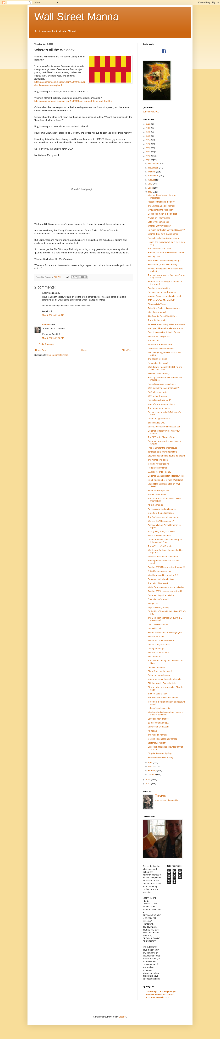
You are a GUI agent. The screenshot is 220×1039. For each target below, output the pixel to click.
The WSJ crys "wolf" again (160, 546)
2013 (148, 144)
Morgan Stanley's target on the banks (165, 296)
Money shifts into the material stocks (164, 679)
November (153, 168)
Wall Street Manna (76, 16)
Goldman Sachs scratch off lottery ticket (166, 476)
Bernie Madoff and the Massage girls (165, 632)
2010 (148, 156)
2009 (148, 160)
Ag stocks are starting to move (162, 509)
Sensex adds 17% (156, 423)
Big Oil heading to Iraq (158, 607)
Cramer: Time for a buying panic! (163, 234)
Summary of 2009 (151, 112)
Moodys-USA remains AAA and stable (165, 328)
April (150, 762)
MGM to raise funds (157, 494)
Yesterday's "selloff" (157, 743)
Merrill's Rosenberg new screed (162, 739)
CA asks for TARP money (159, 472)
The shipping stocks (157, 320)
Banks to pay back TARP (159, 400)
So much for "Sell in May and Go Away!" (166, 230)
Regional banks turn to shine (161, 579)
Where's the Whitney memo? (161, 521)
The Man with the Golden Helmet (163, 698)
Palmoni (46, 324)
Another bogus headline (159, 288)
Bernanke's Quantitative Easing (162, 264)
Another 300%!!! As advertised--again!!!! (166, 567)
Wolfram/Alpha (155, 656)
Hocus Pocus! (154, 628)
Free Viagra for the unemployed (162, 448)
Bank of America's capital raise (162, 384)
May (150, 192)
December (153, 163)
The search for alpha (157, 359)
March (151, 766)
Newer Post (40, 350)
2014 (148, 140)
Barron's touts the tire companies (163, 557)
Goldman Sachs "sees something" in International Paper (165, 540)
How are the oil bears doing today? (164, 260)
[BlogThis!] (76, 277)
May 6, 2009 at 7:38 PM (53, 338)
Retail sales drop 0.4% (158, 490)
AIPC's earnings (155, 505)
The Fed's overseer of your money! (164, 517)
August (151, 180)
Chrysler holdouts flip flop (160, 753)
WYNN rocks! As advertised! (161, 640)
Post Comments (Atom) (58, 355)
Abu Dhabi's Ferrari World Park (162, 316)
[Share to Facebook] (82, 277)
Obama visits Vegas (157, 304)
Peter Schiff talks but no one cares (163, 308)
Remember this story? (158, 363)
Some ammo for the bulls (159, 535)
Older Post (126, 350)
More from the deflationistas (161, 513)
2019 (148, 132)
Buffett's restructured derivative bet (164, 427)
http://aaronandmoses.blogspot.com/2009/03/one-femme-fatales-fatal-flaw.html (73, 101)
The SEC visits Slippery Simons (162, 437)
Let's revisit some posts (158, 222)
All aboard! (153, 731)
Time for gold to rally (157, 694)
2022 (148, 124)
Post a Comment (46, 344)
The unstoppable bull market (161, 206)
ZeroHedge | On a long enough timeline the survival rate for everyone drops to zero (160, 994)
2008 (148, 779)
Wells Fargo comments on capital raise (166, 587)
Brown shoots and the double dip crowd (166, 456)
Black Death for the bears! (160, 671)
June (150, 188)
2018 (148, 136)
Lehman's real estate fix (159, 708)
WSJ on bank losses (157, 396)
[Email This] (72, 277)
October (152, 172)
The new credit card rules (159, 248)
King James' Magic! (157, 312)
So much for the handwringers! (162, 292)
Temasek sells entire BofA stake (162, 452)
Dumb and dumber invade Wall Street (165, 480)
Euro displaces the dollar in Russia (164, 332)
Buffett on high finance (158, 719)
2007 (148, 783)
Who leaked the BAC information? (163, 388)
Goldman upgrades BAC (159, 418)
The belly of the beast (158, 583)
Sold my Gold (154, 256)
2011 (148, 152)
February (152, 770)
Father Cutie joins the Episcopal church (166, 252)
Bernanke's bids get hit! (158, 336)
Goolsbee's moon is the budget (162, 214)
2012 (148, 148)
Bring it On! (153, 603)
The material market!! (157, 735)
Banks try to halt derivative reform (163, 238)
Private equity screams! (158, 644)
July (150, 184)
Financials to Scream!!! (158, 599)
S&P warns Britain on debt (160, 344)
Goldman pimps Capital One (161, 595)
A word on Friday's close (159, 218)
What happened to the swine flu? (163, 575)
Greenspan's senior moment (161, 348)
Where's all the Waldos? (159, 652)
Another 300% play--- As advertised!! (165, 591)
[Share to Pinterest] (85, 277)
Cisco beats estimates (158, 624)
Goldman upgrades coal (159, 675)
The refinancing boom (158, 460)
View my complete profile (166, 800)
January (152, 774)
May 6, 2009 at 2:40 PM (53, 315)
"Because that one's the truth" (161, 202)
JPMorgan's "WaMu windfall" (161, 300)
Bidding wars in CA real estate (162, 683)
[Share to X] (79, 277)
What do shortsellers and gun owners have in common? (165, 713)
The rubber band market (159, 408)
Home (84, 350)
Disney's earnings (156, 648)
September (153, 176)
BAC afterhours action (158, 392)
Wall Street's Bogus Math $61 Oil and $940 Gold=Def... (165, 368)
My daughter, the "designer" (160, 210)
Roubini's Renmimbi (157, 468)
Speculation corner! (157, 667)
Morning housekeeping (158, 464)
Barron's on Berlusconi (158, 727)
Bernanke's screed (156, 636)
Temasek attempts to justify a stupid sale (166, 324)
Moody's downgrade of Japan (161, 404)
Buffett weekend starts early (160, 757)
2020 (148, 128)
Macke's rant (154, 340)
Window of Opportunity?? (159, 373)
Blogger (122, 1017)
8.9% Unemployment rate (160, 571)
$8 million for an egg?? (158, 723)
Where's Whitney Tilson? (159, 226)
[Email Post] (67, 277)
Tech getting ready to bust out (161, 531)
